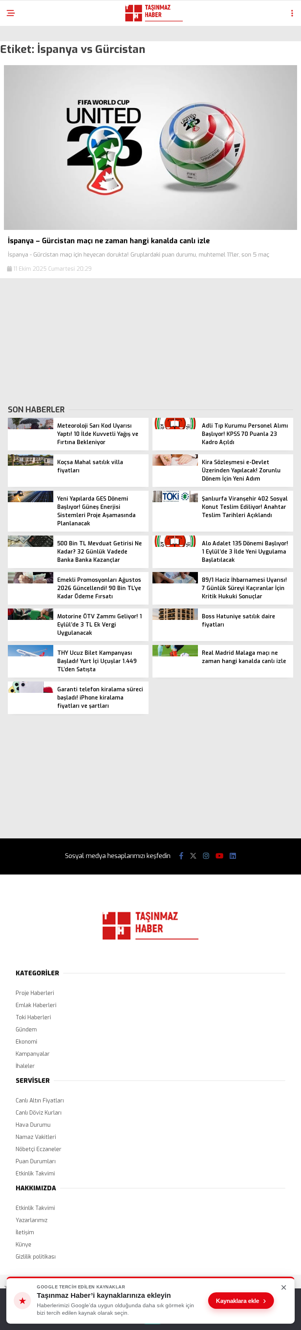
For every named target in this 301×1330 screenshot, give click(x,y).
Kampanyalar (33, 1054)
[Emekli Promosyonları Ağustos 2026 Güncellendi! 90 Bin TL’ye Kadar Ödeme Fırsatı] (30, 581)
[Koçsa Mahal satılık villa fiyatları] (30, 464)
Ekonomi (26, 1042)
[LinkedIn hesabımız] (233, 856)
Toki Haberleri (33, 1017)
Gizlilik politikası (36, 1257)
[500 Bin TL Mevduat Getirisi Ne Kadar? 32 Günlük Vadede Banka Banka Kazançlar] (30, 545)
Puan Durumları (36, 1161)
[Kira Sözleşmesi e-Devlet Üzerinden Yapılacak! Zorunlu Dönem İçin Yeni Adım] (175, 464)
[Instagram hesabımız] (206, 856)
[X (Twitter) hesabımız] (193, 856)
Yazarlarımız (31, 1220)
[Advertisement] (150, 341)
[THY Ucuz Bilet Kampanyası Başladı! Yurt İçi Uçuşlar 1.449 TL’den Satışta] (30, 654)
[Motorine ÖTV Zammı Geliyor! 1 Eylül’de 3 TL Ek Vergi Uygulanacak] (30, 618)
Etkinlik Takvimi (35, 1173)
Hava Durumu (33, 1125)
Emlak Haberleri (36, 1005)
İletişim (25, 1232)
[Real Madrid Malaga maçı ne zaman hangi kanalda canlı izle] (175, 654)
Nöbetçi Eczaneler (39, 1149)
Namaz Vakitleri (36, 1137)
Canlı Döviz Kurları (39, 1113)
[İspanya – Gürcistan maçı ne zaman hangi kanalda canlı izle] (150, 228)
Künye (23, 1244)
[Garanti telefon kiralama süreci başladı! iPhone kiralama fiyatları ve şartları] (30, 691)
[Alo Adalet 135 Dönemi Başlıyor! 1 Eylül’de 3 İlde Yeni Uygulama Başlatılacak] (175, 545)
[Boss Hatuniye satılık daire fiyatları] (175, 618)
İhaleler (25, 1066)
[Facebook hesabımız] (181, 856)
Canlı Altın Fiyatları (40, 1100)
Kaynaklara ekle (241, 1300)
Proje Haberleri (35, 993)
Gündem (26, 1029)
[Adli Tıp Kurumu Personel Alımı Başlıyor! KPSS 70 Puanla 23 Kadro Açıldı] (175, 427)
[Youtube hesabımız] (219, 856)
